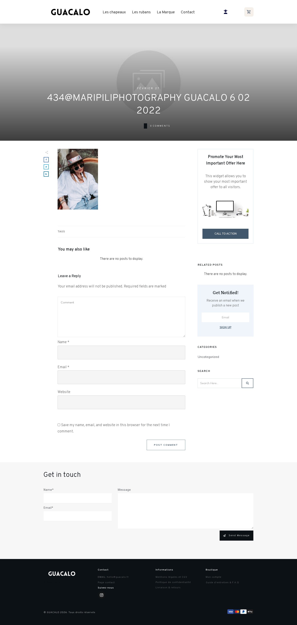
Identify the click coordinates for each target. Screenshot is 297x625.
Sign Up (225, 327)
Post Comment (166, 445)
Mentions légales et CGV (171, 577)
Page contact (106, 582)
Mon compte (213, 577)
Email (63, 367)
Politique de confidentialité (173, 582)
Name (63, 342)
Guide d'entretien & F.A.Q (222, 582)
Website (64, 392)
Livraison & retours (168, 587)
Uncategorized (208, 357)
